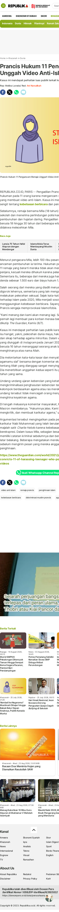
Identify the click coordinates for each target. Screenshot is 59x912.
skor (44, 16)
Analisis (27, 846)
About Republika (8, 874)
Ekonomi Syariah (26, 16)
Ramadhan (28, 859)
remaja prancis (27, 490)
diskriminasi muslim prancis (38, 497)
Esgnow (4, 855)
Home (3, 58)
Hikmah (28, 23)
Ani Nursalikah (34, 85)
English (49, 855)
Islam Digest (52, 842)
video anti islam (8, 490)
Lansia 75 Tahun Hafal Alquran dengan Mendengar (13, 246)
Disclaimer (5, 878)
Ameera (4, 837)
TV (1, 859)
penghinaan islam (47, 490)
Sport (49, 846)
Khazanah (12, 58)
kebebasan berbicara (33, 204)
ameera (7, 16)
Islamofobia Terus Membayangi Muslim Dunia (41, 246)
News (3, 846)
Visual (26, 855)
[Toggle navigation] (3, 5)
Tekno (26, 850)
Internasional (6, 850)
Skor (48, 837)
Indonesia (7, 23)
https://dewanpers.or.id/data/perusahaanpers (25, 895)
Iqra (25, 842)
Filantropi (39, 23)
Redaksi (27, 874)
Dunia (18, 23)
